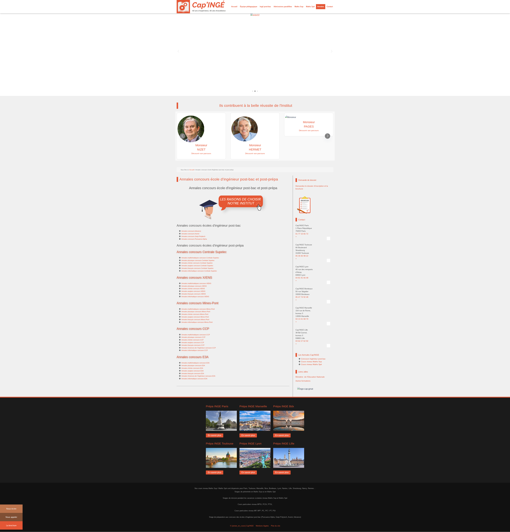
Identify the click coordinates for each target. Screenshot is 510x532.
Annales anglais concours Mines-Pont (195, 317)
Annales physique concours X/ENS (194, 286)
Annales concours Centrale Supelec (202, 252)
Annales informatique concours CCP (194, 350)
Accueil (234, 7)
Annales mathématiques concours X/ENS (196, 283)
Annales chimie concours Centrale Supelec (197, 263)
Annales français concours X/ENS (193, 294)
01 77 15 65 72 (302, 234)
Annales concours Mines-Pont (197, 303)
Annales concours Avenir (190, 234)
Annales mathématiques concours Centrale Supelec (200, 258)
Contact (330, 7)
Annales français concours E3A (192, 373)
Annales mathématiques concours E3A (195, 363)
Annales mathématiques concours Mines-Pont (198, 309)
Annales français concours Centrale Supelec (197, 268)
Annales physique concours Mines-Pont (195, 312)
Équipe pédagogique (248, 7)
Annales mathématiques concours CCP (195, 335)
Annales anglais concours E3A (192, 371)
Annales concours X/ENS (194, 277)
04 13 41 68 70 (302, 319)
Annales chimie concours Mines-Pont (194, 314)
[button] (178, 51)
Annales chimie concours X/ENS (193, 289)
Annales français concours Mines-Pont (195, 320)
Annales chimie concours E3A (192, 368)
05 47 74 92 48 (302, 297)
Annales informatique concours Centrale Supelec (199, 271)
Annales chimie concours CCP (192, 340)
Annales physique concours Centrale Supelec (197, 260)
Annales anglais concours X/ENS (193, 291)
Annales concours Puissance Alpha (194, 239)
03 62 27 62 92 (302, 341)
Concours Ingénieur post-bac (313, 359)
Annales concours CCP (193, 328)
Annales (320, 7)
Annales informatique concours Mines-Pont (196, 322)
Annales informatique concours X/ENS (195, 297)
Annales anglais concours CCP (192, 343)
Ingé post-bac (265, 7)
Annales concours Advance (191, 231)
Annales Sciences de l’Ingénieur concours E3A (198, 376)
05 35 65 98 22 (302, 256)
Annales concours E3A (193, 357)
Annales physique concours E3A (193, 365)
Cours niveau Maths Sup (311, 362)
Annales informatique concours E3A (194, 379)
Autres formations (303, 381)
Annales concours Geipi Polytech (193, 236)
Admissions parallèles (283, 7)
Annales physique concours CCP (193, 337)
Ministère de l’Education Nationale (310, 377)
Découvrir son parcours (198, 153)
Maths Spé (310, 7)
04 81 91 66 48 (302, 278)
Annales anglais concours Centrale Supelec (197, 266)
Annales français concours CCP (192, 345)
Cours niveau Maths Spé (311, 364)
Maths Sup (299, 7)
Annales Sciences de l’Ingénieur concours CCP (198, 348)
